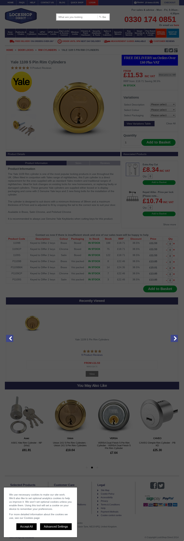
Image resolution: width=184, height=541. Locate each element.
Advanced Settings (56, 526)
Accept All (26, 526)
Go (104, 17)
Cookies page (32, 517)
